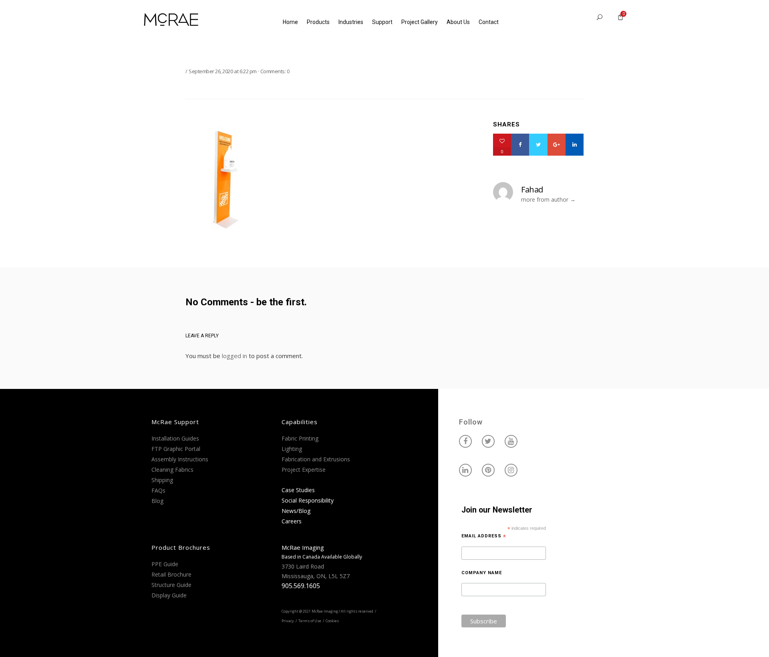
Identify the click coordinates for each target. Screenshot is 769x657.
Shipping (162, 480)
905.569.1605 (301, 585)
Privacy (288, 620)
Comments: (275, 71)
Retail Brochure (171, 574)
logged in (234, 356)
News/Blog (296, 511)
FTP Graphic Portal (175, 449)
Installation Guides (175, 438)
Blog (157, 501)
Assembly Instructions (179, 459)
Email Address (483, 536)
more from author (544, 199)
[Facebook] (520, 145)
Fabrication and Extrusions (316, 459)
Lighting (292, 449)
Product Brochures (180, 547)
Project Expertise (304, 469)
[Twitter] (538, 145)
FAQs (158, 490)
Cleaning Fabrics (172, 469)
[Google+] (557, 145)
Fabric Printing (300, 438)
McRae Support (175, 422)
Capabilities (300, 422)
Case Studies (298, 490)
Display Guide (169, 595)
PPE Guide (164, 564)
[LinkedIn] (575, 145)
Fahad (532, 189)
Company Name (481, 572)
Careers (292, 521)
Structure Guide (171, 585)
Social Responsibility (308, 500)
